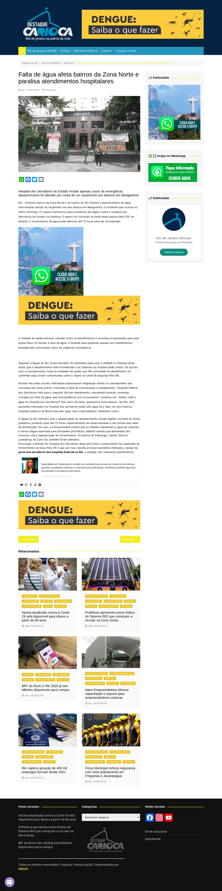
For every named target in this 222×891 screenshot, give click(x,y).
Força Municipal (120, 752)
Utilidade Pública (85, 51)
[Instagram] (26, 485)
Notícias (51, 90)
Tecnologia (128, 683)
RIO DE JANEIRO (31, 606)
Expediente (153, 839)
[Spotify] (39, 485)
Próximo (128, 539)
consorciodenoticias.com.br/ (56, 476)
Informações (30, 601)
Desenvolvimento (96, 596)
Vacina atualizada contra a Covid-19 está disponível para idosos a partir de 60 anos (46, 616)
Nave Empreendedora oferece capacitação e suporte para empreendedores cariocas (107, 693)
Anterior (30, 539)
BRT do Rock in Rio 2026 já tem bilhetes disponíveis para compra (45, 845)
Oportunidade (63, 601)
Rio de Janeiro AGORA (42, 51)
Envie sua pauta (156, 831)
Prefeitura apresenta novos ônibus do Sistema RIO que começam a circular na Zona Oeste (110, 616)
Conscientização (49, 596)
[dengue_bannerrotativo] (143, 24)
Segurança (113, 761)
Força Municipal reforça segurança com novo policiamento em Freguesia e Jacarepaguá (110, 772)
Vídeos (65, 51)
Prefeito (91, 606)
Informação (43, 674)
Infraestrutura (113, 601)
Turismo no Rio (126, 51)
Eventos (27, 674)
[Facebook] (30, 485)
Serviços (60, 606)
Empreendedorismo (122, 673)
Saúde (48, 606)
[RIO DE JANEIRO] (174, 231)
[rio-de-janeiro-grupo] (50, 261)
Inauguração (117, 596)
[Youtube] (21, 485)
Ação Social (29, 596)
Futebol (106, 51)
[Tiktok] (35, 485)
